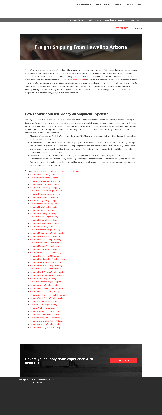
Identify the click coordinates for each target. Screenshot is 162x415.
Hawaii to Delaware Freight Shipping (45, 194)
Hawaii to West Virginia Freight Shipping (46, 321)
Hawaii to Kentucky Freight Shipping (45, 220)
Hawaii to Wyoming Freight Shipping (45, 327)
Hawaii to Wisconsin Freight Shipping (45, 324)
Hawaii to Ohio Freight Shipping (43, 278)
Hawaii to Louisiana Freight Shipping (45, 223)
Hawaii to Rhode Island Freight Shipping (46, 291)
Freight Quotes (134, 20)
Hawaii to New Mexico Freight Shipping (46, 265)
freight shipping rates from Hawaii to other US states (59, 171)
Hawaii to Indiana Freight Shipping (44, 210)
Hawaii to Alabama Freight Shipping (45, 174)
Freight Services (103, 4)
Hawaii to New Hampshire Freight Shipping (48, 259)
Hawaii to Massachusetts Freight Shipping (47, 233)
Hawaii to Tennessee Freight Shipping (46, 301)
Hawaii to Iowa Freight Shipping (43, 213)
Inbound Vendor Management (115, 20)
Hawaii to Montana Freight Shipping (45, 249)
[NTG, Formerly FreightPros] (10, 9)
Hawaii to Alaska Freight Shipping (44, 177)
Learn (128, 4)
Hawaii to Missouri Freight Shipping (45, 246)
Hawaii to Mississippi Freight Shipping (46, 243)
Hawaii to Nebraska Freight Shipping (45, 252)
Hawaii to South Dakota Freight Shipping (47, 298)
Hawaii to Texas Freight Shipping (43, 304)
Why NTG (117, 4)
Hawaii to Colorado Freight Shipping (45, 187)
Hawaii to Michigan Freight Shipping (45, 236)
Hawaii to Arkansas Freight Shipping (45, 181)
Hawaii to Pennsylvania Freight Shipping (46, 288)
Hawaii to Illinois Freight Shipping (44, 207)
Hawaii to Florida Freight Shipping (44, 197)
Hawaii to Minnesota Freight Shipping (45, 239)
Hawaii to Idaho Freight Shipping (43, 203)
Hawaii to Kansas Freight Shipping (44, 217)
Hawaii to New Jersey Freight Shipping (46, 262)
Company (139, 4)
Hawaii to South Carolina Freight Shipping (47, 295)
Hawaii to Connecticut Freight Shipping (46, 191)
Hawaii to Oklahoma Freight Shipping (45, 282)
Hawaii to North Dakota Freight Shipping (47, 275)
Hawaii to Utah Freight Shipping (43, 308)
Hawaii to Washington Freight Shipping (46, 317)
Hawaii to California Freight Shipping (45, 184)
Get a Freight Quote (84, 4)
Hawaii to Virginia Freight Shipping (44, 314)
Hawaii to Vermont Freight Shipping (45, 311)
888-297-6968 (122, 28)
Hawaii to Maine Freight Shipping (44, 226)
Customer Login (137, 28)
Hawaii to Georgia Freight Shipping (44, 200)
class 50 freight (79, 80)
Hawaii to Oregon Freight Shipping (44, 285)
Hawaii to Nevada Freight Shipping (44, 256)
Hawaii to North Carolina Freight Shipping (47, 272)
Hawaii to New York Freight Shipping (45, 269)
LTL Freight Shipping (76, 20)
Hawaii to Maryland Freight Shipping (45, 230)
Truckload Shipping (94, 20)
